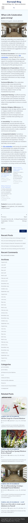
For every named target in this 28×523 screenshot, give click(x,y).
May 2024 (3, 334)
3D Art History (4, 369)
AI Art (2, 375)
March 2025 (4, 307)
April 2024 (3, 336)
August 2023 (4, 358)
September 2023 (5, 355)
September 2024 (5, 323)
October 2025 (4, 288)
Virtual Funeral (5, 208)
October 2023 (4, 352)
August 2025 (4, 294)
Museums (3, 383)
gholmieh (20, 21)
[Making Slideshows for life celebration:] (7, 193)
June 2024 (3, 331)
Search (3, 228)
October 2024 (4, 320)
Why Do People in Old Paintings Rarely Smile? (12, 246)
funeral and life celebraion (14, 204)
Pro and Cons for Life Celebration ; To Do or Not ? (6, 175)
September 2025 (5, 291)
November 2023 (5, 350)
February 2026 (4, 278)
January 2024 (4, 344)
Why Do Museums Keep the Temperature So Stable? (13, 243)
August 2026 (4, 262)
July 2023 (3, 360)
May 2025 (3, 302)
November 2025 (5, 286)
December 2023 (5, 347)
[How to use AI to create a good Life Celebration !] (19, 175)
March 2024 (4, 339)
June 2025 (3, 299)
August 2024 (4, 326)
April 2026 (3, 272)
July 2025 (3, 296)
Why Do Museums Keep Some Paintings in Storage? (13, 238)
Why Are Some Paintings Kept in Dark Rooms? (12, 240)
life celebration (7, 146)
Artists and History (5, 377)
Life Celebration (19, 206)
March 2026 (4, 275)
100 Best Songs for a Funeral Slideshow (13, 418)
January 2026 (4, 280)
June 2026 (3, 267)
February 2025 (4, 310)
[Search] (14, 8)
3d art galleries (10, 206)
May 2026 (3, 270)
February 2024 (4, 342)
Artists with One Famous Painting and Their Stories (13, 248)
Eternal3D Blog (14, 2)
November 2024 (5, 318)
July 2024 (3, 328)
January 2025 (4, 312)
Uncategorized (4, 388)
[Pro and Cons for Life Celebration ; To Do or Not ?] (6, 170)
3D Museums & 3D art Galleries (8, 372)
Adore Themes (15, 521)
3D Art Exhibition (5, 367)
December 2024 (5, 315)
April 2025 (3, 304)
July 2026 (3, 265)
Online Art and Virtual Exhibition (8, 385)
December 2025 (5, 283)
